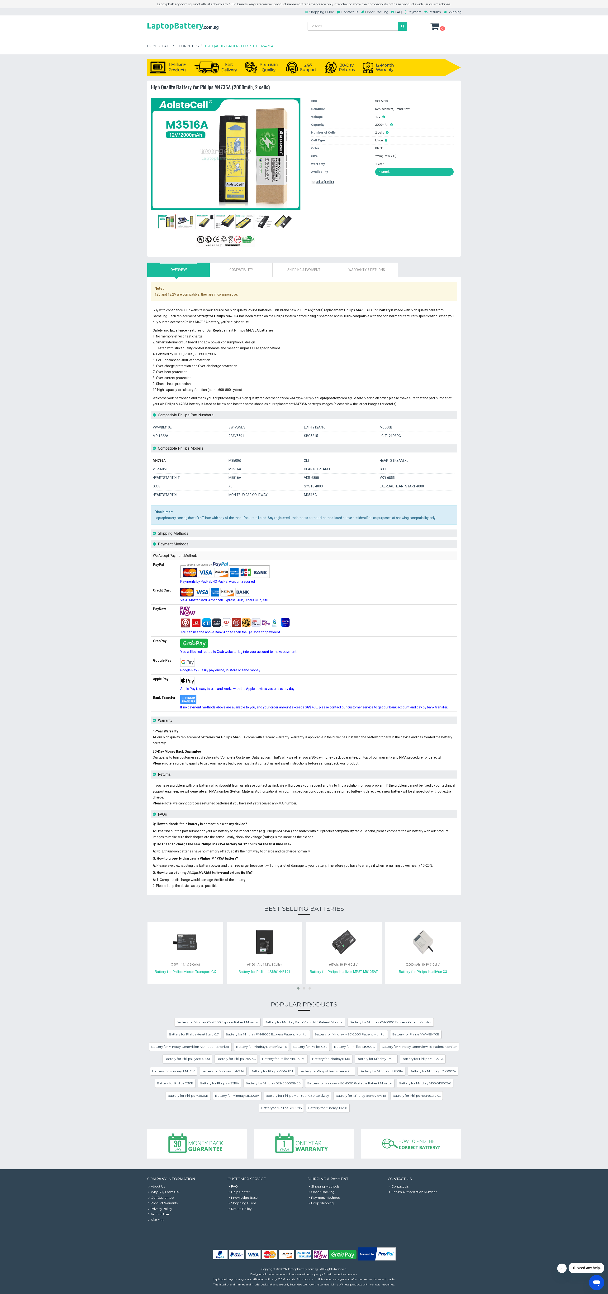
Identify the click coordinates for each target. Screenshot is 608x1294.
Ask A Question (325, 181)
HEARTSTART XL (165, 495)
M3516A (234, 469)
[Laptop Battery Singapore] (182, 31)
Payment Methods (325, 1197)
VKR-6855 (387, 478)
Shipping (454, 12)
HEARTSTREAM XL (394, 460)
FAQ (398, 12)
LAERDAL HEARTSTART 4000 (402, 486)
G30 (383, 469)
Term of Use (160, 1214)
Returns (435, 12)
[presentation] (178, 270)
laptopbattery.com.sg (303, 1269)
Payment (415, 12)
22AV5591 (236, 436)
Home (152, 46)
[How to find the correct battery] (411, 1144)
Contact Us (399, 1186)
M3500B (234, 460)
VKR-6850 (311, 478)
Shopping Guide (321, 12)
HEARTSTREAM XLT (319, 469)
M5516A (234, 478)
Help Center (240, 1192)
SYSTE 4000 (313, 486)
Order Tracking (376, 12)
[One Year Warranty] (304, 1144)
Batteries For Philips (180, 46)
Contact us (349, 12)
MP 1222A (160, 436)
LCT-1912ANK (314, 427)
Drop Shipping (322, 1203)
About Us (158, 1186)
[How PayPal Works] (377, 1259)
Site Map (158, 1220)
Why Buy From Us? (165, 1192)
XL (230, 486)
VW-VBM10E (162, 427)
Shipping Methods (325, 1186)
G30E (157, 486)
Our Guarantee (162, 1197)
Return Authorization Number (414, 1192)
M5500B (386, 427)
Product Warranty (164, 1203)
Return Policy (241, 1209)
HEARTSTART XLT (166, 478)
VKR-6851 (160, 469)
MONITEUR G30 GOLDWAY (248, 495)
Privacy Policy (161, 1209)
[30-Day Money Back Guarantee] (197, 1144)
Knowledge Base (244, 1197)
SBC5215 (311, 436)
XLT (306, 460)
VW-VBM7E (237, 427)
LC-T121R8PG (390, 436)
